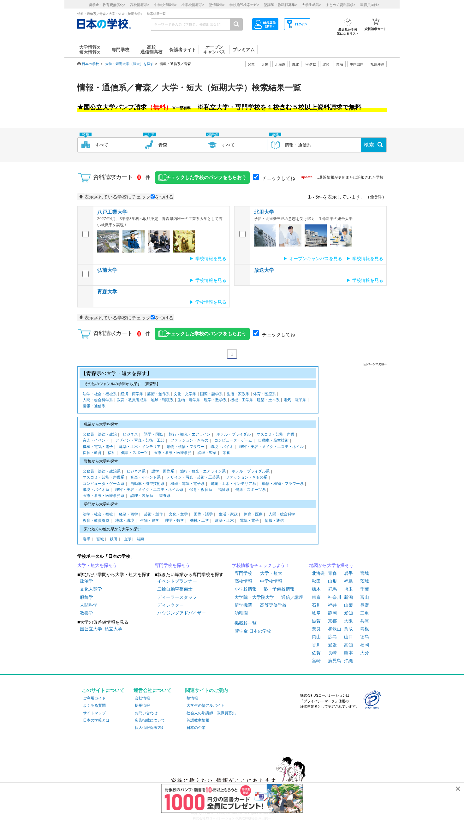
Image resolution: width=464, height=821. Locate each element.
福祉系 (223, 489)
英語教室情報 (198, 720)
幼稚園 (241, 613)
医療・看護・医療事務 (173, 452)
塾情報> (217, 5)
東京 (316, 597)
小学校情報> (192, 5)
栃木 (316, 589)
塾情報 (192, 698)
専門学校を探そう (172, 565)
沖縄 (348, 660)
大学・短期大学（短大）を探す (129, 64)
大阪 (348, 620)
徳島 (364, 636)
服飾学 (86, 597)
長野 (364, 605)
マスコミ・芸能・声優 (275, 434)
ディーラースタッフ (177, 597)
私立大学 (113, 628)
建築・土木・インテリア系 (233, 483)
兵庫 (364, 620)
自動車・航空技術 (273, 440)
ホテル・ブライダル (234, 434)
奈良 (316, 628)
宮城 (100, 539)
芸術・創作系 (158, 394)
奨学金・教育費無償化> (107, 5)
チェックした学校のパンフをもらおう (206, 177)
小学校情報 (246, 589)
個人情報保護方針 (150, 727)
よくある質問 (94, 705)
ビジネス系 (136, 471)
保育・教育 (92, 452)
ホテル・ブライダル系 (251, 471)
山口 (348, 636)
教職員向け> (369, 5)
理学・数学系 (215, 400)
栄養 (226, 452)
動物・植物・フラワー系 (283, 483)
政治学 (86, 581)
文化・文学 (178, 514)
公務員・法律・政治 (100, 434)
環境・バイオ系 (96, 489)
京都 (332, 620)
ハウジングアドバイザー (181, 613)
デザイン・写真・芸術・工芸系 (193, 477)
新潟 (348, 597)
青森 (332, 573)
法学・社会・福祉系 (100, 394)
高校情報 (243, 581)
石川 (316, 605)
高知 (348, 644)
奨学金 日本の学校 (253, 631)
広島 (332, 636)
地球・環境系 (162, 400)
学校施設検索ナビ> (244, 5)
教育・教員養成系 (132, 400)
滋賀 (316, 620)
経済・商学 (128, 514)
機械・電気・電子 (98, 446)
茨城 (364, 581)
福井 (332, 605)
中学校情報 (271, 581)
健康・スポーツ (134, 452)
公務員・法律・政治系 (102, 471)
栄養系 (164, 495)
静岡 (332, 613)
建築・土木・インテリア (140, 446)
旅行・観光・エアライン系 (203, 471)
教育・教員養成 (96, 520)
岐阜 (316, 613)
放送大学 (264, 270)
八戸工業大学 (112, 212)
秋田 (113, 539)
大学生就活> (311, 5)
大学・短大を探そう (97, 565)
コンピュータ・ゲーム (233, 440)
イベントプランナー (177, 581)
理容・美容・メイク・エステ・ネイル (271, 446)
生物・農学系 (188, 400)
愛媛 (332, 644)
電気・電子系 (294, 400)
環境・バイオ (222, 446)
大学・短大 (271, 573)
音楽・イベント (96, 440)
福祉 (111, 452)
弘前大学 (107, 270)
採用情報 (142, 705)
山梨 (348, 605)
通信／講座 (292, 597)
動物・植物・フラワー (186, 446)
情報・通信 (274, 520)
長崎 (332, 652)
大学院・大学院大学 (254, 597)
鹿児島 (334, 660)
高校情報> (139, 5)
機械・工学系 (241, 400)
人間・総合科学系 (98, 400)
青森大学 (107, 291)
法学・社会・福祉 (98, 514)
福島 (141, 539)
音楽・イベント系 (145, 477)
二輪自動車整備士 (175, 589)
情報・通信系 (94, 406)
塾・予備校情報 (279, 589)
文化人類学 (91, 589)
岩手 (86, 539)
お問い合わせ (146, 713)
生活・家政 (228, 514)
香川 (316, 644)
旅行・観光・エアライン (190, 434)
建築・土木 (224, 520)
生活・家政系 (238, 394)
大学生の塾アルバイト (205, 705)
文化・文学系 (185, 394)
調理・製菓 (207, 452)
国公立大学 (91, 628)
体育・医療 (253, 514)
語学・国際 (153, 434)
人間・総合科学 (282, 514)
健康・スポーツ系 (250, 489)
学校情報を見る (210, 258)
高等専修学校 (273, 605)
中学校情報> (165, 5)
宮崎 (316, 660)
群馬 (332, 589)
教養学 (86, 613)
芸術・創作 (153, 514)
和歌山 (334, 628)
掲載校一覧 (246, 623)
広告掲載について (150, 720)
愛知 (348, 613)
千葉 (364, 589)
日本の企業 (196, 727)
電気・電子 (249, 520)
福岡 (364, 644)
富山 (364, 597)
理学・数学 (174, 520)
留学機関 (243, 605)
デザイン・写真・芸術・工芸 (139, 440)
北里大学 (264, 212)
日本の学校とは (96, 720)
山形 (127, 539)
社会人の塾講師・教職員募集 (211, 713)
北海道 (280, 64)
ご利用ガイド (94, 698)
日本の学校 (90, 64)
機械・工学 (199, 520)
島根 (364, 628)
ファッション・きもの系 (246, 477)
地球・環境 (124, 520)
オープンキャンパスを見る (315, 258)
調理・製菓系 (141, 495)
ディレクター (170, 605)
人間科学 (89, 605)
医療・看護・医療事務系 (103, 495)
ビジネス (130, 434)
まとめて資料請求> (340, 5)
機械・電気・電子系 (187, 483)
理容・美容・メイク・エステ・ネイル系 (149, 489)
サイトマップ (94, 713)
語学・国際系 (163, 471)
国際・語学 (203, 514)
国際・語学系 (211, 394)
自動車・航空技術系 (147, 483)
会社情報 (142, 698)
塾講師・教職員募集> (280, 5)
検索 (369, 144)
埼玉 (348, 589)
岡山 (316, 636)
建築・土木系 (268, 400)
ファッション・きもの (189, 440)
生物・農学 (149, 520)
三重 (364, 613)
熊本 (348, 652)
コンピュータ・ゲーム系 (103, 483)
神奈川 (334, 597)
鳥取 (348, 628)
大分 (364, 652)
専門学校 (243, 573)
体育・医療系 (264, 394)
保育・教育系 (200, 489)
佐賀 (316, 652)
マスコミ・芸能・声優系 (103, 477)
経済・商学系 (132, 394)
